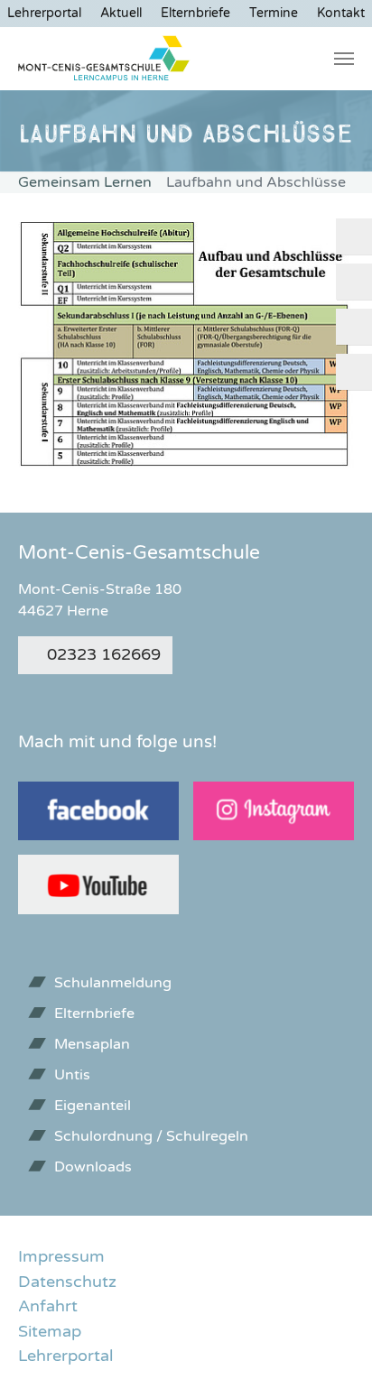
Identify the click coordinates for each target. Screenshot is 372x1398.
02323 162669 (104, 654)
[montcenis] (104, 58)
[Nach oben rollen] (329, 1355)
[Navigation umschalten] (344, 58)
